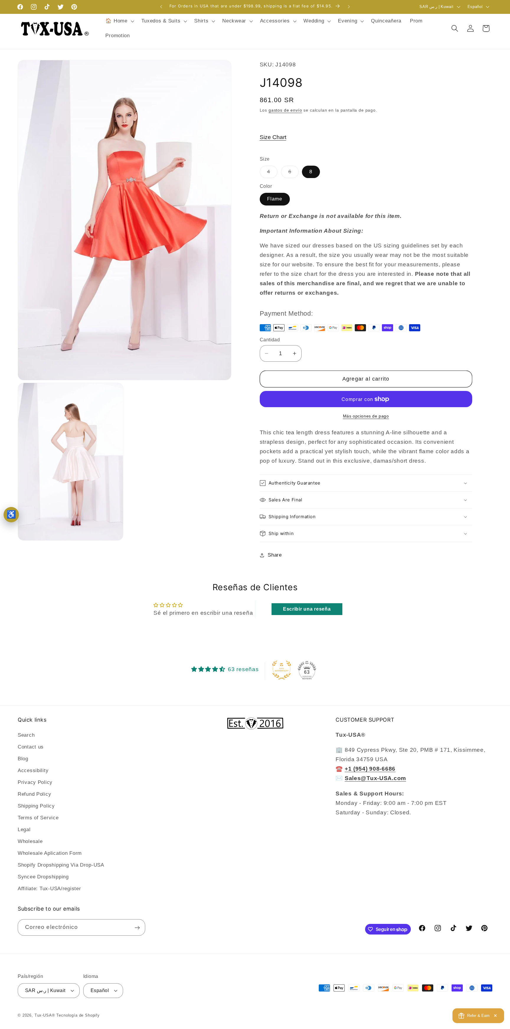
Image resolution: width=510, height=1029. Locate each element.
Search (26, 735)
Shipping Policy (36, 806)
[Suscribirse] (137, 927)
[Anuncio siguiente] (348, 7)
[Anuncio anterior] (161, 7)
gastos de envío (285, 110)
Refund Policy (34, 794)
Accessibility (33, 770)
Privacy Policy (35, 782)
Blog (23, 758)
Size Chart (273, 137)
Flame (274, 199)
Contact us (31, 747)
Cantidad (270, 339)
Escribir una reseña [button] (307, 608)
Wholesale (30, 841)
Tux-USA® (45, 1015)
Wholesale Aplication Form (50, 853)
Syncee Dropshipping (43, 877)
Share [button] (275, 555)
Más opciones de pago (366, 416)
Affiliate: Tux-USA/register (49, 888)
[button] (119, 21)
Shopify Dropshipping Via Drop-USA (61, 865)
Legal (24, 829)
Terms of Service (38, 818)
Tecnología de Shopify (78, 1015)
